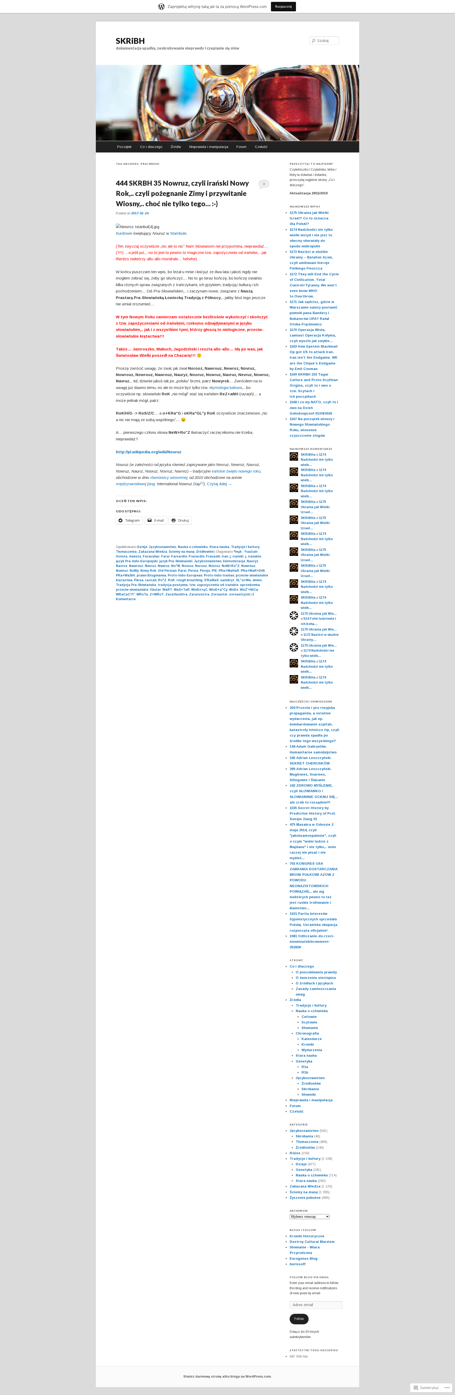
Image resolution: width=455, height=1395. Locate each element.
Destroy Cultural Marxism (312, 1242)
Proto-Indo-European (185, 575)
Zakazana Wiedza (152, 552)
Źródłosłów (205, 552)
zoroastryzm (239, 594)
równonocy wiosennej (168, 477)
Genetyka (304, 1061)
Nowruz (122, 571)
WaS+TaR (182, 589)
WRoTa (142, 594)
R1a (304, 1067)
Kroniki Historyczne (307, 1236)
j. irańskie (253, 556)
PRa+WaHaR (229, 571)
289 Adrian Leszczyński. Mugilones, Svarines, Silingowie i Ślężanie (311, 774)
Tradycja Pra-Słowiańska (136, 585)
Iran (225, 556)
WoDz (233, 589)
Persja (205, 571)
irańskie (218, 471)
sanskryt (227, 580)
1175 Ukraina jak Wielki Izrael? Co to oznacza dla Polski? (309, 218)
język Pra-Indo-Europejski (137, 561)
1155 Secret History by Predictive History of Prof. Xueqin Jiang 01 (313, 813)
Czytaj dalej (219, 484)
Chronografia (307, 1033)
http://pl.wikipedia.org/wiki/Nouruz (148, 452)
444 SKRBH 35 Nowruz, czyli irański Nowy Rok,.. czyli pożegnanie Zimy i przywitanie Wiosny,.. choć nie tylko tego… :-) (182, 193)
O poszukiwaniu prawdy (316, 972)
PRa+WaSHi (125, 575)
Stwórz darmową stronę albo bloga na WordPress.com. (227, 1376)
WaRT (167, 589)
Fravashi (213, 556)
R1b (304, 1072)
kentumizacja (234, 561)
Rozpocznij (283, 6)
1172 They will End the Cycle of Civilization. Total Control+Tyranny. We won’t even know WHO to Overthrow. (314, 285)
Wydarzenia (311, 1050)
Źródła (176, 147)
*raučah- (251, 552)
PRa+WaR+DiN (253, 571)
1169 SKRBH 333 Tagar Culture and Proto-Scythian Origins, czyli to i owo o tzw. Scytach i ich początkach (314, 385)
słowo (257, 580)
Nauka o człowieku (193, 547)
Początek (124, 147)
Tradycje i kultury (245, 547)
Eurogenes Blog (304, 1259)
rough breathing (189, 580)
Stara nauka (219, 547)
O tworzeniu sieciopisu (316, 978)
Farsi (165, 556)
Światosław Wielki (133, 355)
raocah (150, 580)
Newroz (164, 566)
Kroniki (307, 1044)
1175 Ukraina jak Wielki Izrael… (315, 507)
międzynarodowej (131, 484)
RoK (171, 580)
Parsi (182, 571)
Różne (295, 1153)
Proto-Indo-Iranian (219, 575)
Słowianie (309, 1028)
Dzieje (142, 547)
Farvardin (179, 556)
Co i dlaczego (151, 147)
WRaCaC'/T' (125, 594)
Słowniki (308, 1094)
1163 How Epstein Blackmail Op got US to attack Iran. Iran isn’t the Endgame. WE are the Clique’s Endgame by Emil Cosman (314, 357)
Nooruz (188, 566)
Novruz (214, 566)
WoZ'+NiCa (249, 589)
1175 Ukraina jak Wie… (319, 613)
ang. (152, 484)
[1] (202, 483)
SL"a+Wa (243, 580)
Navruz (121, 566)
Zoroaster (219, 594)
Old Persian (167, 571)
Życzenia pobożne (305, 1198)
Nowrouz (248, 566)
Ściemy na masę (182, 552)
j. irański (237, 556)
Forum (241, 147)
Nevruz (150, 566)
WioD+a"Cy (218, 589)
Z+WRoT (157, 594)
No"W (175, 566)
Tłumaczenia (126, 552)
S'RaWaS (211, 580)
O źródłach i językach (314, 983)
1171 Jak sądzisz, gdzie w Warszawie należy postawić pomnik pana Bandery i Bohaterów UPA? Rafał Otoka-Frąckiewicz (313, 313)
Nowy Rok (148, 571)
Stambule (178, 233)
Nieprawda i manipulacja (208, 147)
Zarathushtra (176, 594)
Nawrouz (136, 566)
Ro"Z (162, 580)
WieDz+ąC (199, 589)
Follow (299, 1319)
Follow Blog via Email (309, 1277)
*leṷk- (238, 552)
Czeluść (261, 147)
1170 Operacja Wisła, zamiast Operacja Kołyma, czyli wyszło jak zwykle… (313, 335)
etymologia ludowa (225, 387)
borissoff (297, 1264)
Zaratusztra (199, 594)
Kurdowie (124, 233)
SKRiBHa (308, 454)
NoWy (134, 571)
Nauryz (252, 561)
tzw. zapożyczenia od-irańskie (213, 585)
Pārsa (139, 580)
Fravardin (196, 556)
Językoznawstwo (162, 547)
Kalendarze (311, 1039)
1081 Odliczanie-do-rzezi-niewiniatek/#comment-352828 (312, 941)
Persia (193, 571)
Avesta (121, 556)
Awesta (135, 556)
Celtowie (309, 1017)
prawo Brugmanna (151, 575)
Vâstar (155, 589)
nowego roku (249, 471)
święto (231, 471)
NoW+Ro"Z (231, 566)
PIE (214, 571)
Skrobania (310, 1089)
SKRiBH (130, 40)
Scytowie (309, 1022)
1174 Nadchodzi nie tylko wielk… (317, 460)
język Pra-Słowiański (175, 561)
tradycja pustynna (173, 585)
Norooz (201, 566)
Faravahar (151, 556)
